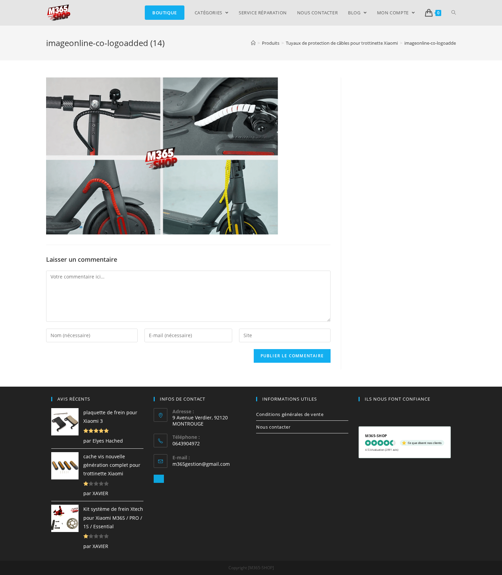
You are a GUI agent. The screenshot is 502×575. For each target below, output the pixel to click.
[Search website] (453, 12)
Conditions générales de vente (289, 414)
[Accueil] (253, 43)
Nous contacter (273, 427)
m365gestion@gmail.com (201, 464)
